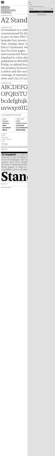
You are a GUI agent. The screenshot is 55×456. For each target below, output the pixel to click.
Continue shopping (41, 14)
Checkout (41, 11)
